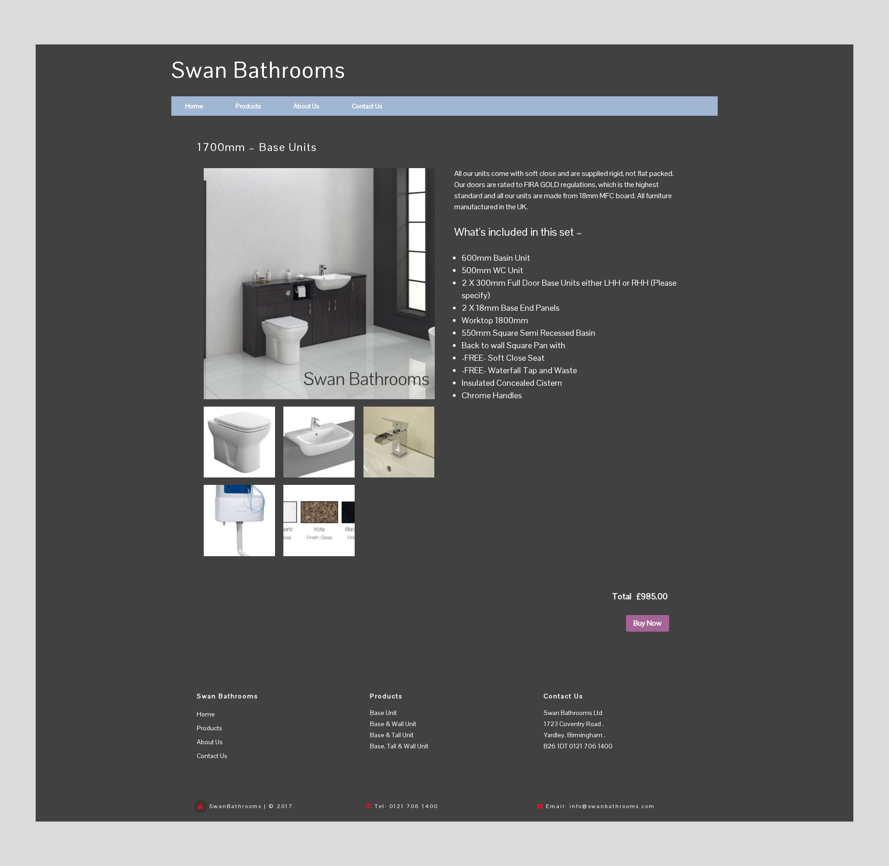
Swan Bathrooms (258, 70)
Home (194, 106)
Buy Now (647, 623)
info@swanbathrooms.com (612, 806)
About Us (306, 106)
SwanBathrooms (235, 806)
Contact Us (367, 106)
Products (248, 106)
